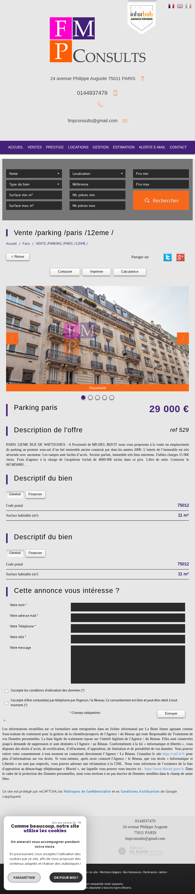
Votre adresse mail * (24, 615)
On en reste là (64, 822)
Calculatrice (129, 271)
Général (15, 494)
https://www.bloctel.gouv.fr (164, 769)
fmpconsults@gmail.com (93, 120)
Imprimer (96, 271)
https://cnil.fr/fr (173, 754)
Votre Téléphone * (23, 626)
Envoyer (171, 713)
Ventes (35, 147)
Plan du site (90, 872)
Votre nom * (18, 605)
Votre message (20, 647)
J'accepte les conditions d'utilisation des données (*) (48, 690)
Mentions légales (110, 872)
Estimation (124, 147)
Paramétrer (24, 877)
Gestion (101, 147)
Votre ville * (18, 637)
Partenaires (150, 872)
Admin (163, 872)
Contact (178, 147)
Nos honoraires (132, 872)
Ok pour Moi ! (66, 877)
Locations (78, 147)
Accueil (15, 147)
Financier (35, 494)
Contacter (65, 271)
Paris (26, 243)
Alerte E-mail (152, 147)
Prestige (55, 147)
